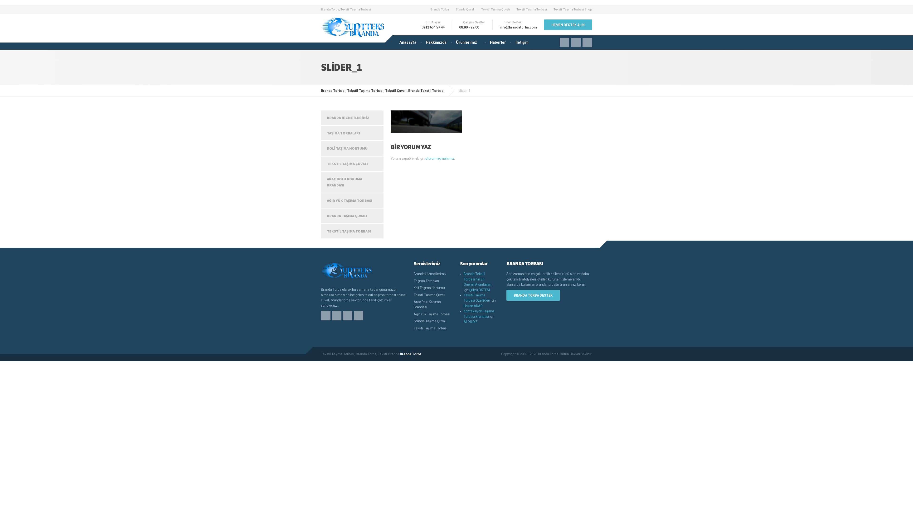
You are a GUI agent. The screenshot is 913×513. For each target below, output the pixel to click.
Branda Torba (440, 9)
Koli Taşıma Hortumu (347, 148)
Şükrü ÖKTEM (479, 290)
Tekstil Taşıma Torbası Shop (573, 9)
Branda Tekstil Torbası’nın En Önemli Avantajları (477, 279)
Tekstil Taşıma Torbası (532, 9)
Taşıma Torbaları (343, 133)
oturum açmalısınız (439, 158)
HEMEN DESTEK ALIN (568, 25)
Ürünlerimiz (466, 42)
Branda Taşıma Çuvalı (347, 215)
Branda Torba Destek (533, 295)
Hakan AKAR (473, 306)
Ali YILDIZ (471, 322)
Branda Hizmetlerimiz (348, 117)
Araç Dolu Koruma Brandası (344, 181)
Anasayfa (407, 42)
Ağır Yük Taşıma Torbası (349, 200)
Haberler (498, 42)
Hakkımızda (436, 42)
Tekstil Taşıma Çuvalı (495, 9)
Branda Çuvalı (465, 9)
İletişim (522, 42)
